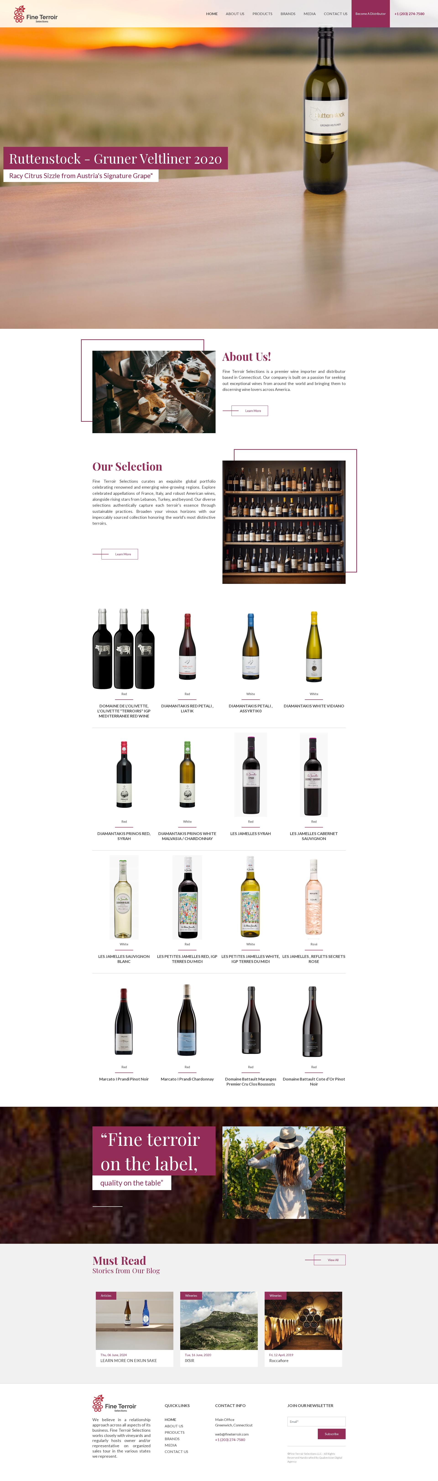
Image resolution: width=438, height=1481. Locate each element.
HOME (170, 1419)
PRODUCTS (175, 1432)
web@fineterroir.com (232, 1434)
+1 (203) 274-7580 (409, 13)
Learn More (253, 411)
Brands (288, 13)
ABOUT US (174, 1426)
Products (262, 13)
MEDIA (171, 1445)
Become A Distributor (371, 14)
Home (212, 13)
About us (235, 13)
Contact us (335, 13)
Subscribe (332, 1434)
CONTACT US (176, 1451)
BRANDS (172, 1438)
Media (310, 13)
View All (333, 1260)
